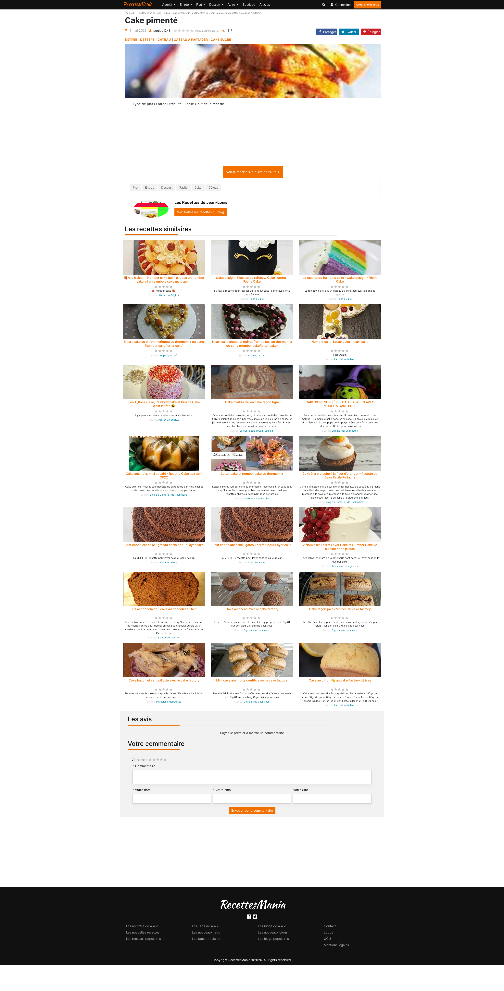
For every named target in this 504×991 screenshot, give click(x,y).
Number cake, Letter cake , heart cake (339, 342)
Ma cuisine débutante (168, 702)
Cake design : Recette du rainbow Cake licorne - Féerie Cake (252, 280)
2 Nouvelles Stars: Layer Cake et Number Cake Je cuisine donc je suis (340, 547)
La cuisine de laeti (344, 360)
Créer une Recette (367, 4)
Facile (183, 188)
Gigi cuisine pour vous (257, 630)
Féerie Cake (257, 299)
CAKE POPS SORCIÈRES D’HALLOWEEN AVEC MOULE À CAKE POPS (340, 405)
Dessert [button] (215, 4)
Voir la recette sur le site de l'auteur (252, 173)
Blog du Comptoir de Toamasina (168, 495)
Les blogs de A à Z (272, 927)
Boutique (249, 4)
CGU (327, 939)
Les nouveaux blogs (273, 933)
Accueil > (131, 12)
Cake (198, 188)
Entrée (149, 188)
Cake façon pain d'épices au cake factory (340, 610)
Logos (328, 933)
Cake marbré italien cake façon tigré (252, 403)
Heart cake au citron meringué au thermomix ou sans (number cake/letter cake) (164, 344)
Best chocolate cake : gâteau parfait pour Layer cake (164, 546)
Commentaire (145, 767)
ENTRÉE (131, 40)
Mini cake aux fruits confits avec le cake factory (252, 681)
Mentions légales (336, 946)
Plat (135, 188)
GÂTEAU (164, 40)
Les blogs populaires (273, 939)
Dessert (166, 188)
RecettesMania (137, 3)
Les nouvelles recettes (142, 933)
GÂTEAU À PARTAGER (191, 40)
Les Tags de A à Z (205, 927)
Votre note (139, 760)
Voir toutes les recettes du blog (200, 213)
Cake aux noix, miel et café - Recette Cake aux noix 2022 (164, 476)
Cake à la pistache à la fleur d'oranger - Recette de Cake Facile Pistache (339, 476)
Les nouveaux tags (206, 933)
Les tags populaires (206, 939)
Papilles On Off (168, 356)
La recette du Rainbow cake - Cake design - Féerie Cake (340, 280)
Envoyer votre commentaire (252, 811)
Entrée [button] (185, 4)
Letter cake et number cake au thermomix (252, 474)
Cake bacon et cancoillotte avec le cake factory (164, 681)
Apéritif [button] (167, 4)
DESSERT (147, 40)
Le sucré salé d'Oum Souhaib (257, 431)
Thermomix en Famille (256, 499)
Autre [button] (232, 4)
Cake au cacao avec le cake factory (252, 610)
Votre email (223, 791)
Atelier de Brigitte (168, 296)
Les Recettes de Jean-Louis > (154, 12)
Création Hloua (168, 563)
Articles (264, 4)
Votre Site (300, 791)
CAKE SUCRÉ (221, 40)
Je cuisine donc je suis (345, 566)
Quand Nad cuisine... (169, 638)
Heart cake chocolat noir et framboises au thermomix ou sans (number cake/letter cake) (252, 344)
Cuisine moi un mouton (345, 431)
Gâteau (213, 188)
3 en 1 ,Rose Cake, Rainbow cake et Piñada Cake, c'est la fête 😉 (164, 405)
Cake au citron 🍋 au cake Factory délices (340, 681)
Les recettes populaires (143, 939)
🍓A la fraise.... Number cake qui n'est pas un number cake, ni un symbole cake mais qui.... (164, 280)
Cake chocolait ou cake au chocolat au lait (164, 610)
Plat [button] (199, 4)
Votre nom (143, 791)
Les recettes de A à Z (142, 927)
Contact (330, 927)
